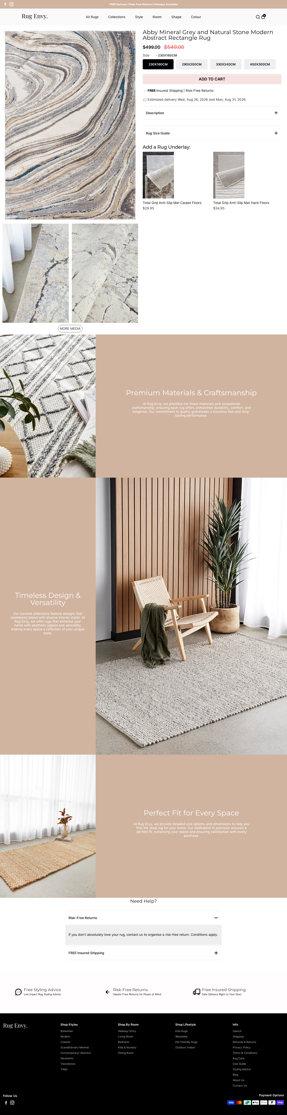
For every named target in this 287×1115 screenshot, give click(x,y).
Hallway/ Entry (127, 1031)
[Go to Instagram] (11, 4)
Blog (235, 1074)
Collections (116, 17)
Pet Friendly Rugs (186, 1042)
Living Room (125, 1036)
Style (139, 17)
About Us (238, 1080)
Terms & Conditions (245, 1052)
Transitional (68, 1063)
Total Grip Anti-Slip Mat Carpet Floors (172, 203)
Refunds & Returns (244, 1042)
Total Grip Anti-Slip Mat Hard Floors (241, 203)
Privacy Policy (242, 1047)
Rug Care (238, 1058)
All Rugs (92, 17)
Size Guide (239, 1063)
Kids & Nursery (127, 1047)
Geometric (67, 1058)
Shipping (238, 1036)
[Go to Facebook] (5, 4)
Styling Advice (242, 1069)
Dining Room (126, 1052)
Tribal (64, 1069)
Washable (181, 1036)
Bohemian (67, 1031)
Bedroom (123, 1042)
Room (157, 17)
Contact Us (240, 1085)
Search (237, 1031)
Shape (176, 17)
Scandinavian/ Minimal (75, 1047)
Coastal (65, 1042)
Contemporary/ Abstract (76, 1052)
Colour (196, 17)
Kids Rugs (181, 1031)
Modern (65, 1036)
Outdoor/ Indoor (185, 1047)
